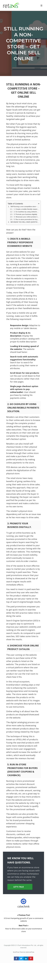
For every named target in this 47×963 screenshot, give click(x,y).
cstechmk (23, 906)
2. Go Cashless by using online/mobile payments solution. (26, 212)
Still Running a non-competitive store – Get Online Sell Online (23, 43)
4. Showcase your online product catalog (26, 217)
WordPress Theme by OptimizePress (23, 952)
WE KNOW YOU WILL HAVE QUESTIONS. (24, 222)
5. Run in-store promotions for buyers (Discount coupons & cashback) (26, 219)
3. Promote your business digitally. (25, 214)
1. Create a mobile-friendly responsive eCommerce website (26, 209)
